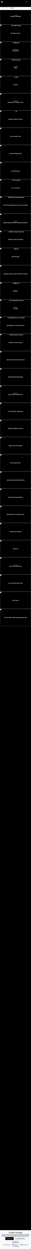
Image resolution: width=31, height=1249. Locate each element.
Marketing (16, 1246)
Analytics (16, 1244)
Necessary (7, 1244)
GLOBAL (12, 8)
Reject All (15, 1242)
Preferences (25, 1244)
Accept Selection (20, 1238)
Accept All (9, 1238)
